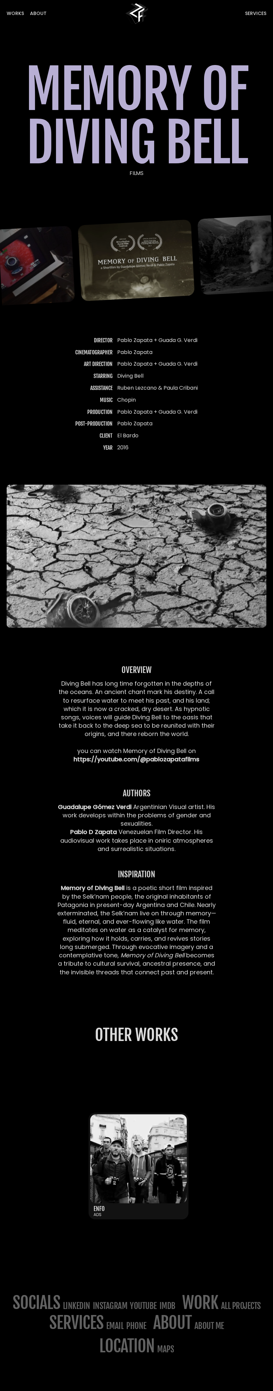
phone (136, 1326)
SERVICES (76, 1322)
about (172, 1322)
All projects (241, 1306)
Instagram (110, 1306)
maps (165, 1349)
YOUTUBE (143, 1306)
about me (209, 1326)
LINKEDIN (76, 1306)
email (115, 1326)
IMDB (167, 1306)
